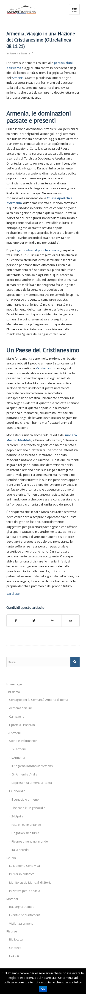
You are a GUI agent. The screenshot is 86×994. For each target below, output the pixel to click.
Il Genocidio (17, 791)
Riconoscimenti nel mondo (29, 841)
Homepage (14, 684)
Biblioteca (16, 939)
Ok (43, 988)
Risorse (11, 931)
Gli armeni (18, 749)
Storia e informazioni (23, 741)
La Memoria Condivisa (24, 866)
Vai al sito (13, 594)
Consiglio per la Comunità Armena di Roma (38, 700)
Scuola (11, 858)
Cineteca (15, 948)
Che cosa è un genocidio (28, 808)
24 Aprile (17, 816)
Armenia (18, 78)
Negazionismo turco (25, 833)
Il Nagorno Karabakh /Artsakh (32, 766)
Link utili (14, 956)
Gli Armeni (13, 733)
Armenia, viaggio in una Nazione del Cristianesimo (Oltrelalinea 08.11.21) (40, 39)
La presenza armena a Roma (31, 783)
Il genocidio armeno (25, 799)
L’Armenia (18, 757)
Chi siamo (13, 692)
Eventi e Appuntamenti (25, 915)
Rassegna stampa (21, 907)
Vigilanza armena (21, 923)
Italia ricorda (20, 850)
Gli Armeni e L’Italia (24, 774)
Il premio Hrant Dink (22, 725)
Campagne (16, 716)
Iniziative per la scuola (24, 891)
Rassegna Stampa (19, 53)
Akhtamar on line (21, 708)
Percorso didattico (21, 874)
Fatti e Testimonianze (26, 824)
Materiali (12, 899)
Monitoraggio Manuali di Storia (30, 882)
